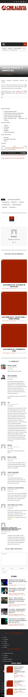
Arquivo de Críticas (8, 653)
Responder (10, 368)
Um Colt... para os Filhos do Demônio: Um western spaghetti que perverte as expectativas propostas (17, 600)
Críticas (5, 643)
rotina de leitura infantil (16, 488)
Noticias (16, 676)
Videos (5, 647)
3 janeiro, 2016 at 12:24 (13, 404)
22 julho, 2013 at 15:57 (12, 377)
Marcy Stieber (12, 457)
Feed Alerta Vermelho (10, 139)
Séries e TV (6, 645)
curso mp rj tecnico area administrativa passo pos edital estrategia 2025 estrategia (11, 529)
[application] (14, 153)
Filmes (21, 675)
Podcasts (14, 73)
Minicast (21, 691)
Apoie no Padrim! (8, 661)
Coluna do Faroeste (13, 604)
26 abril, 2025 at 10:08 (12, 489)
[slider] (24, 153)
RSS (23, 158)
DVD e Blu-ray (17, 675)
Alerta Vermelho (6, 288)
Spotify (20, 158)
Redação (9, 74)
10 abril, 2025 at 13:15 (12, 458)
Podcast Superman (16, 204)
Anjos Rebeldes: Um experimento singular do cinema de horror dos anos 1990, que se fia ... (18, 620)
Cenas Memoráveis (18, 684)
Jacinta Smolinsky (13, 472)
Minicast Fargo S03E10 (20, 689)
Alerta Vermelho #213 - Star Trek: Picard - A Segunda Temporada (14, 318)
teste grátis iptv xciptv (15, 505)
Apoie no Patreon (8, 659)
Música (15, 585)
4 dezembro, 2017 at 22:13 (13, 447)
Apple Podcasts (9, 158)
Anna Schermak (12, 376)
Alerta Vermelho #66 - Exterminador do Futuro (14, 350)
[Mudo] (21, 153)
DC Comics (21, 202)
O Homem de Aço (6, 204)
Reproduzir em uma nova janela (13, 155)
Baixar (23, 155)
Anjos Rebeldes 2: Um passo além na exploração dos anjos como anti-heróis (17, 590)
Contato (6, 655)
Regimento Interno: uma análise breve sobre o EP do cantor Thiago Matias (18, 581)
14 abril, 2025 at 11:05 (12, 474)
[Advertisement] (14, 26)
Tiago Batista (12, 207)
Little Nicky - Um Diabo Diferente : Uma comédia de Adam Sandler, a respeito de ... (17, 610)
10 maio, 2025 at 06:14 (5, 531)
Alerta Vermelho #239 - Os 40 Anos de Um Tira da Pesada (14, 285)
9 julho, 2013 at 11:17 (12, 367)
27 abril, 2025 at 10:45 (12, 506)
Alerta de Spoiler (6, 73)
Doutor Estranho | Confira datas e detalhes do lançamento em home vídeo (19, 670)
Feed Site (6, 137)
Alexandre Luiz (10, 93)
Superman (4, 207)
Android (15, 158)
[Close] (6, 663)
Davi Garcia (14, 202)
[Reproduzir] (3, 153)
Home (5, 637)
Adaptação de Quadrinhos (14, 199)
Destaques (13, 288)
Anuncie (6, 657)
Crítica (10, 593)
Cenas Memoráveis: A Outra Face (19, 682)
